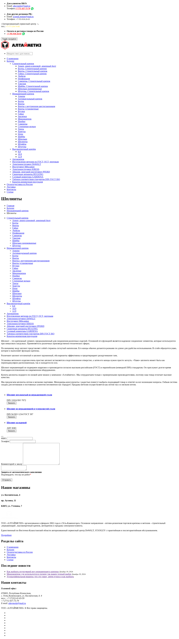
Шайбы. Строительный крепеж (33, 86)
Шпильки (22, 139)
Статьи (10, 192)
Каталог (10, 61)
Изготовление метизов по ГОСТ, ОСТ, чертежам (35, 162)
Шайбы (21, 136)
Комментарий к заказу (11, 464)
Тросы (21, 129)
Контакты (11, 189)
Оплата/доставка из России (20, 184)
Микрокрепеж (24, 119)
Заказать (11, 403)
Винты (21, 104)
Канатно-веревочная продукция (27, 182)
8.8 (19, 151)
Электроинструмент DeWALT (26, 164)
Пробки (21, 121)
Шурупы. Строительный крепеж (33, 91)
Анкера (21, 96)
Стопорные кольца (27, 126)
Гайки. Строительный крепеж (32, 73)
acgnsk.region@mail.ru (23, 16)
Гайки (21, 114)
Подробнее (6, 535)
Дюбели (22, 76)
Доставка (11, 187)
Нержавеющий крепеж (23, 94)
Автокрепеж (18, 159)
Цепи (20, 134)
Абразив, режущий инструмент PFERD (31, 172)
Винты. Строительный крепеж (32, 71)
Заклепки (22, 116)
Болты (21, 101)
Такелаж (22, 83)
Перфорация (24, 78)
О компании (12, 58)
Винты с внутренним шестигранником (36, 106)
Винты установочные (28, 109)
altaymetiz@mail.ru (21, 6)
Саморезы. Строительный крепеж (34, 81)
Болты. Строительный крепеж (32, 68)
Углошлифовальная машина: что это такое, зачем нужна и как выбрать (40, 576)
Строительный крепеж (23, 63)
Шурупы (22, 146)
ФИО (3, 438)
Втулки (21, 111)
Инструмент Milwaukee (23, 167)
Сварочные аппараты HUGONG (27, 174)
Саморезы (22, 124)
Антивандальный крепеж (30, 99)
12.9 (20, 156)
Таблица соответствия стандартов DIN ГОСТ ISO (36, 179)
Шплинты (23, 141)
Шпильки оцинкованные (30, 89)
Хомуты (22, 131)
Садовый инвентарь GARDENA (27, 177)
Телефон (5, 441)
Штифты (22, 144)
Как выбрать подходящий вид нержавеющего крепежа (33, 571)
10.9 (20, 154)
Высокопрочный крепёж (24, 149)
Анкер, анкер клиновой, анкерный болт (37, 66)
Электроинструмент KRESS (25, 169)
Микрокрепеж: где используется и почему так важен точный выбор (39, 574)
